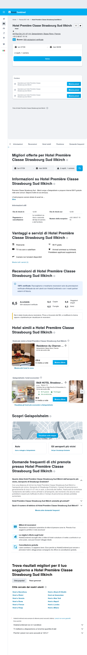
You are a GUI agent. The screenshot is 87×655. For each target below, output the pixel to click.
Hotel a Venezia (18, 598)
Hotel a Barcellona (20, 592)
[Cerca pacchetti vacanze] (4, 33)
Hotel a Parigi (18, 608)
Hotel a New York (54, 598)
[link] (24, 368)
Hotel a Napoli (53, 601)
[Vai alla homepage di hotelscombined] (17, 12)
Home (14, 19)
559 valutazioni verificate (33, 39)
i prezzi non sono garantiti (62, 618)
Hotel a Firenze (18, 604)
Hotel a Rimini (18, 595)
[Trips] (4, 44)
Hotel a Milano (53, 608)
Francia (21, 19)
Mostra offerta (60, 362)
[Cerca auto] (4, 28)
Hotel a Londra (53, 604)
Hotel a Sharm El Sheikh (57, 592)
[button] (3, 12)
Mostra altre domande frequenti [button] (47, 510)
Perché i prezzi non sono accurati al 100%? (30, 633)
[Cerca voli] (4, 19)
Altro (14, 199)
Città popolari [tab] (19, 580)
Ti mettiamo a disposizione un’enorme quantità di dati (34, 629)
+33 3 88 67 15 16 (20, 36)
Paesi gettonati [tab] (35, 580)
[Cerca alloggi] (4, 23)
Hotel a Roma (18, 601)
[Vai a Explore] (4, 38)
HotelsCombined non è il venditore (27, 625)
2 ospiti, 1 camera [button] (21, 53)
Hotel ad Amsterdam (56, 595)
